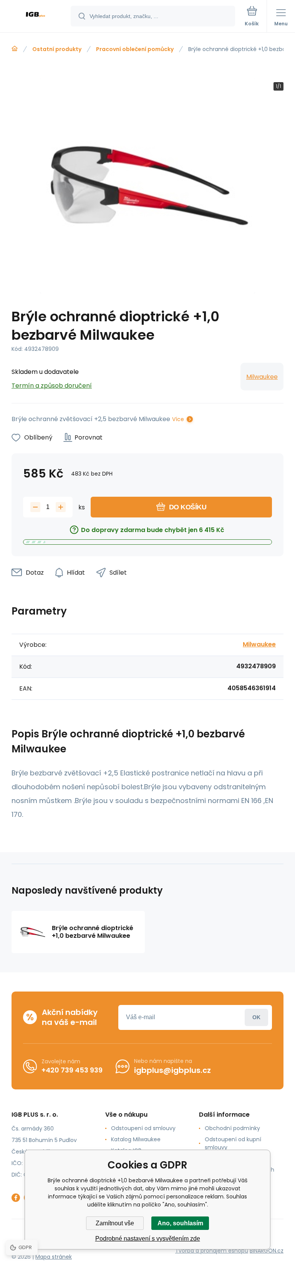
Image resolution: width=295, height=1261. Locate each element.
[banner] (35, 17)
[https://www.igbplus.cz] (15, 49)
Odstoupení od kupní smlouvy (233, 1143)
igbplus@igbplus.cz (172, 1070)
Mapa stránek (53, 1257)
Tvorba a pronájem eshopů (211, 1250)
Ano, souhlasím (180, 1223)
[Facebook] (16, 1197)
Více (178, 419)
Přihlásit (256, 1017)
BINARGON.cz (266, 1250)
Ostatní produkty (56, 49)
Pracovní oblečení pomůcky (135, 49)
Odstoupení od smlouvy (143, 1128)
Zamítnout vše (115, 1223)
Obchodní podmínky (232, 1128)
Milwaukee (262, 376)
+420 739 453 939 (72, 1070)
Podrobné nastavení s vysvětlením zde (147, 1238)
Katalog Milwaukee (136, 1139)
